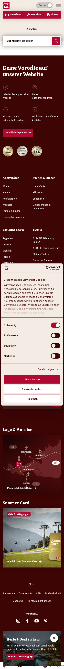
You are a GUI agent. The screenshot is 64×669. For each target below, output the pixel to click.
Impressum (9, 593)
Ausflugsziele (10, 198)
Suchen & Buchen (44, 178)
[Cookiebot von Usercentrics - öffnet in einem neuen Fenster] (46, 268)
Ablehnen (32, 398)
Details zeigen (46, 369)
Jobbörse (18, 600)
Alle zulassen (32, 379)
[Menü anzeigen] (58, 5)
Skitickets (38, 192)
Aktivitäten (11, 178)
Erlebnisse (38, 198)
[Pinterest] (46, 621)
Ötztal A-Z (8, 262)
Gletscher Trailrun (42, 260)
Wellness (7, 204)
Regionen (8, 238)
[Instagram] (18, 621)
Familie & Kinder (11, 210)
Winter (6, 186)
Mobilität (7, 250)
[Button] (56, 41)
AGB (38, 593)
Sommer (7, 192)
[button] (32, 584)
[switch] (55, 335)
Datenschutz (25, 593)
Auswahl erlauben (32, 389)
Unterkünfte (39, 186)
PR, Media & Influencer (39, 600)
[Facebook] (27, 621)
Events (37, 230)
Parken (6, 256)
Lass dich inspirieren (13, 217)
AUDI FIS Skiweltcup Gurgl (47, 248)
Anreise (7, 244)
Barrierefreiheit (53, 593)
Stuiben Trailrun (41, 254)
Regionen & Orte (13, 230)
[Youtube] (37, 621)
